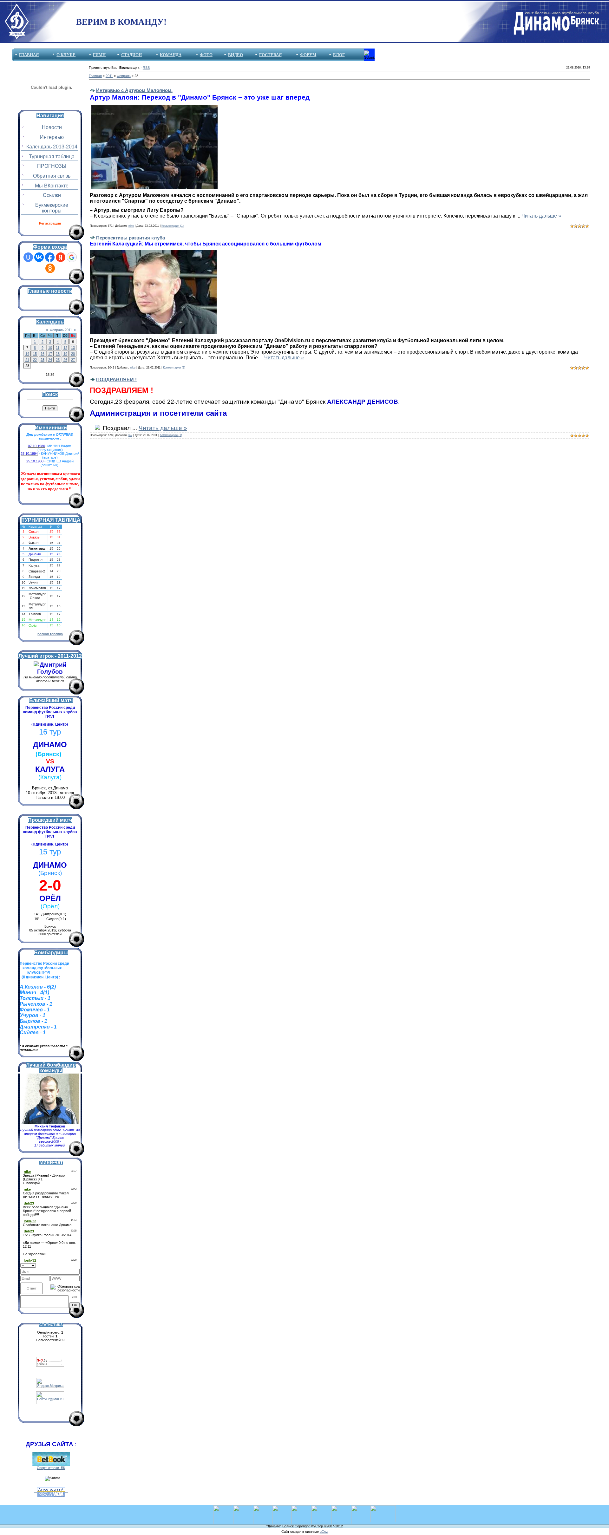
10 (50, 347)
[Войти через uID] (28, 257)
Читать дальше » (541, 216)
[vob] (341, 1507)
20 (73, 354)
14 (27, 354)
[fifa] (242, 1507)
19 (65, 354)
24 (50, 360)
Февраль (124, 76)
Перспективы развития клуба (130, 237)
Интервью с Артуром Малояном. (134, 90)
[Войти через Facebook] (50, 257)
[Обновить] (77, 1265)
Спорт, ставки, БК (51, 1468)
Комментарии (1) (172, 225)
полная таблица (50, 634)
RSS (146, 67)
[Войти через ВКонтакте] (39, 257)
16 (42, 354)
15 (35, 354)
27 (73, 360)
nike (131, 225)
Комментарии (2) (174, 367)
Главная (95, 76)
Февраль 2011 (61, 330)
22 (35, 360)
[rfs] (320, 1507)
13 (73, 347)
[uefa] (222, 1507)
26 (65, 360)
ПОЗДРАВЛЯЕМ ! (116, 379)
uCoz (324, 1531)
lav (130, 435)
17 (50, 354)
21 (27, 360)
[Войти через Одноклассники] (50, 268)
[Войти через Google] (72, 257)
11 (57, 347)
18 (58, 354)
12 (65, 347)
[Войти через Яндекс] (60, 257)
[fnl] (383, 1507)
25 (58, 360)
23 (42, 360)
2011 (109, 76)
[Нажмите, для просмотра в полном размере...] (154, 107)
